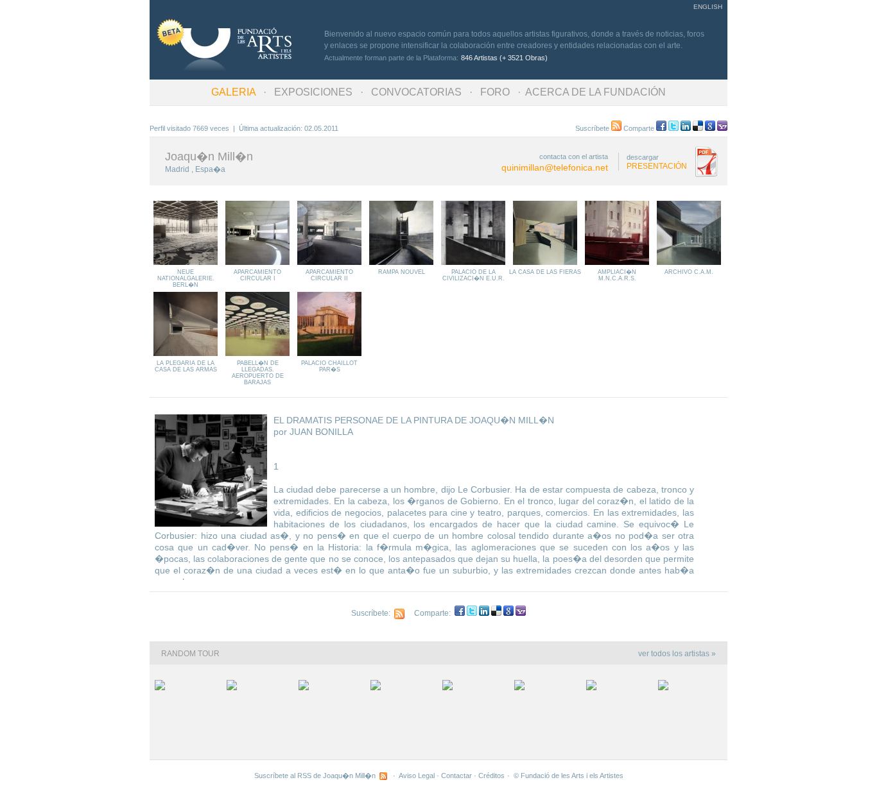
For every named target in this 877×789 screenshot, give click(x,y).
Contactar (456, 775)
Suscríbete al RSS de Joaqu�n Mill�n (316, 775)
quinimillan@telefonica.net (554, 167)
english (707, 6)
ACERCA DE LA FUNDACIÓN (595, 92)
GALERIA (233, 92)
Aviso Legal (417, 775)
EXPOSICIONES (313, 92)
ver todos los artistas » (677, 653)
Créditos (491, 775)
